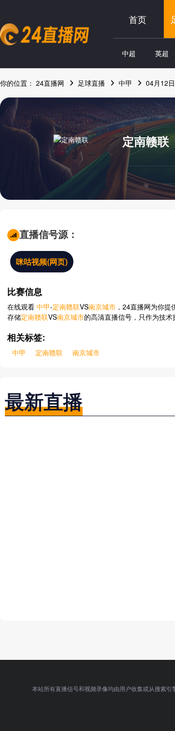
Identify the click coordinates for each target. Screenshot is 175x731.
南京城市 (102, 306)
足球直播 (91, 83)
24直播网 (50, 83)
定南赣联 (145, 141)
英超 (162, 53)
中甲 (125, 83)
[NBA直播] (44, 34)
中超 (129, 53)
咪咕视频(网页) (42, 261)
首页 (137, 19)
